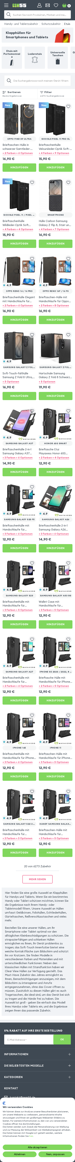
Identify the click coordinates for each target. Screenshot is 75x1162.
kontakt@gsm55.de (22, 1097)
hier (31, 1136)
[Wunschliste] (56, 5)
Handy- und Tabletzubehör (21, 24)
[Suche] (8, 14)
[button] (19, 153)
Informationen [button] (16, 1054)
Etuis (67, 24)
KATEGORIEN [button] (13, 1077)
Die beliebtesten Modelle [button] (24, 1065)
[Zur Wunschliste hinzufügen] (32, 106)
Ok (62, 1039)
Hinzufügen (19, 167)
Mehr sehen (37, 879)
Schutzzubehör (51, 24)
